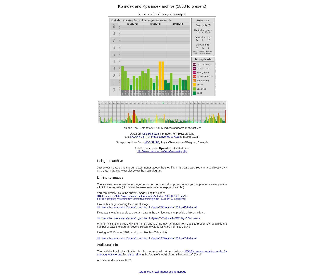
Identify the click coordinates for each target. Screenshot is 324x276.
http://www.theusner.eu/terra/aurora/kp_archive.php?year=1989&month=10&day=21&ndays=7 (147, 238)
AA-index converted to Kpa (163, 136)
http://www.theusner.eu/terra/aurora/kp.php (162, 151)
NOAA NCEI (137, 136)
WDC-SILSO (151, 142)
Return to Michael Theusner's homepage (162, 271)
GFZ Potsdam (150, 133)
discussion (134, 254)
